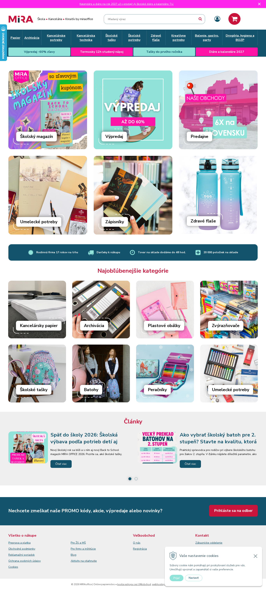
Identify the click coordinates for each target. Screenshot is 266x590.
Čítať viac (61, 464)
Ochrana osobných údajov (24, 561)
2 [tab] (136, 478)
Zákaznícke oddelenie (208, 543)
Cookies (13, 567)
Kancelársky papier (39, 326)
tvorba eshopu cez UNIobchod (134, 584)
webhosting (158, 584)
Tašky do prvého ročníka (164, 52)
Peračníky (157, 390)
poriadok (29, 555)
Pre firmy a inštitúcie (83, 549)
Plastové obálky (164, 326)
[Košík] (234, 19)
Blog (73, 555)
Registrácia (140, 549)
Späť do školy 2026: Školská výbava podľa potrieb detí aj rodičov (84, 441)
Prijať (176, 577)
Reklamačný (16, 555)
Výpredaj (114, 136)
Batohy (91, 390)
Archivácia (94, 326)
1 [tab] (129, 478)
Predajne (199, 136)
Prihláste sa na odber (233, 510)
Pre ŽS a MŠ (78, 543)
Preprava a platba (19, 543)
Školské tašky (34, 390)
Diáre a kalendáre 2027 (226, 52)
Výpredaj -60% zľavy (39, 52)
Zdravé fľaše (203, 221)
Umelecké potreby (38, 222)
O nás (136, 543)
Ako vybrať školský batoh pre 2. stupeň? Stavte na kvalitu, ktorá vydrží (218, 441)
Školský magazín (36, 136)
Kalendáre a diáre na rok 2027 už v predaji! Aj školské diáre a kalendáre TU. (127, 4)
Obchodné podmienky (21, 549)
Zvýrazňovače (226, 326)
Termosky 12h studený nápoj (101, 52)
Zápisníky (114, 222)
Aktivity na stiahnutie (84, 561)
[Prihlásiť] (217, 19)
